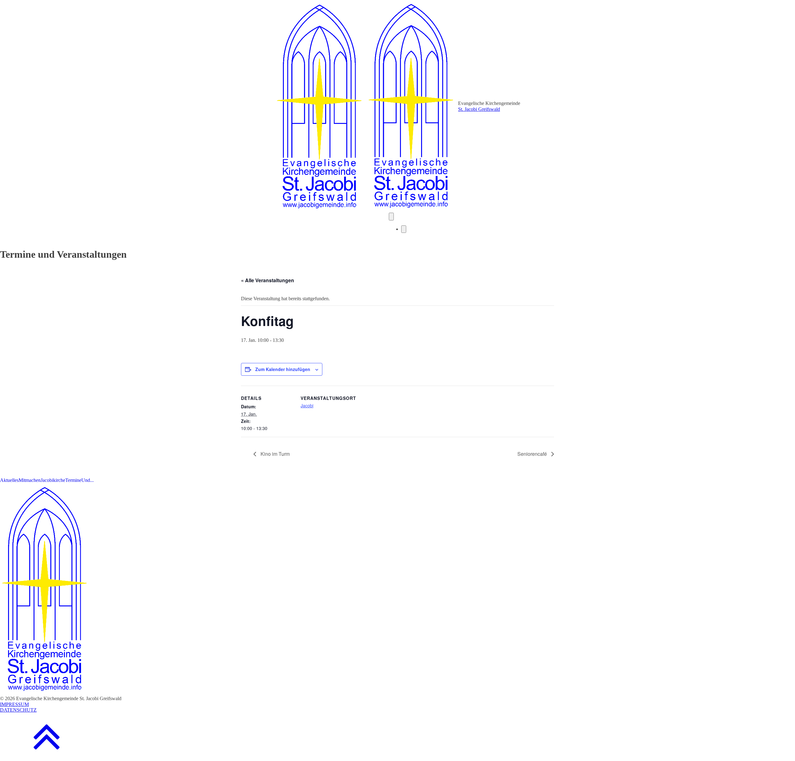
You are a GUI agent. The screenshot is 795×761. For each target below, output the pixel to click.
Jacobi (307, 405)
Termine (73, 480)
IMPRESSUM (14, 704)
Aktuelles (9, 480)
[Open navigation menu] (391, 216)
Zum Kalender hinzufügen (282, 369)
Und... (87, 480)
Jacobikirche (53, 480)
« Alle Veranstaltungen (267, 280)
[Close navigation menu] (403, 229)
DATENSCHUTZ (18, 710)
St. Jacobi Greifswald (479, 109)
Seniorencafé (532, 453)
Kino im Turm (274, 453)
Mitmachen (30, 480)
